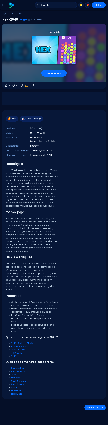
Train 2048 (16, 352)
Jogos (4, 13)
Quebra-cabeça (33, 118)
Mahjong (15, 377)
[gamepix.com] (11, 5)
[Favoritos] (88, 5)
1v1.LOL (14, 387)
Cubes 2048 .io (19, 346)
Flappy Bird (16, 393)
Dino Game (17, 390)
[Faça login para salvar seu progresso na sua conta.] (26, 85)
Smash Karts (17, 384)
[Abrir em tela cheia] (102, 85)
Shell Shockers (18, 380)
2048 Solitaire (18, 349)
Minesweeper (18, 371)
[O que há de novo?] (81, 5)
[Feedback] (32, 85)
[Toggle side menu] (3, 5)
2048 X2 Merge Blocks (22, 343)
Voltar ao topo (96, 407)
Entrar (99, 5)
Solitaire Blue (18, 367)
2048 (13, 13)
